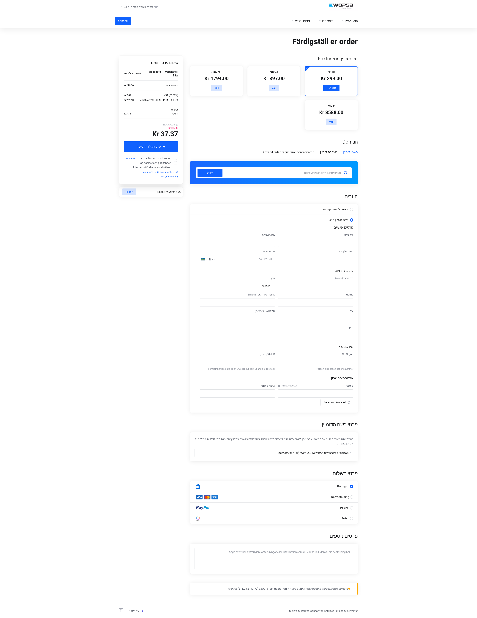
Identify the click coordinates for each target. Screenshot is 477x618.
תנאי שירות (132, 158)
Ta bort (129, 191)
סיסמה (349, 385)
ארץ (273, 278)
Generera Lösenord (335, 402)
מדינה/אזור (265, 310)
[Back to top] (121, 610)
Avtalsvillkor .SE (169, 172)
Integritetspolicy (169, 176)
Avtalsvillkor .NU (152, 172)
